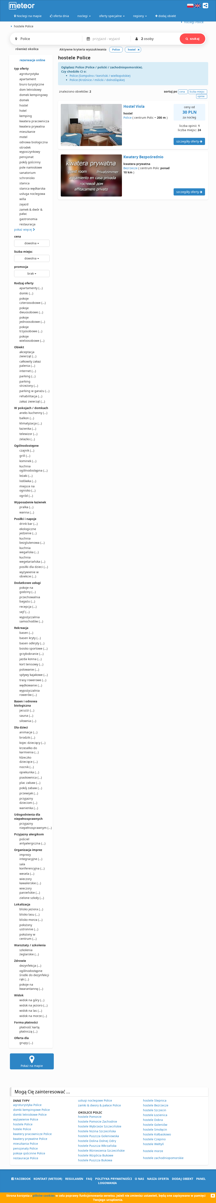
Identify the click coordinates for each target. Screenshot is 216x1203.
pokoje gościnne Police (29, 1153)
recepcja (27, 607)
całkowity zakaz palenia (30, 363)
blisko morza (30, 920)
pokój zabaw (30, 788)
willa (22, 199)
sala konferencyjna (32, 866)
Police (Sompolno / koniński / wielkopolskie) (100, 76)
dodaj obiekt (182, 1179)
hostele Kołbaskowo (157, 1134)
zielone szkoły (31, 898)
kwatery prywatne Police (30, 1139)
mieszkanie (27, 132)
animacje (28, 732)
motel (23, 137)
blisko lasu (29, 914)
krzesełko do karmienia (29, 750)
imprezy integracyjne (30, 857)
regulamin (74, 1179)
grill (24, 456)
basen (26, 633)
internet (27, 371)
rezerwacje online (32, 60)
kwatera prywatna (32, 126)
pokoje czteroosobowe (32, 300)
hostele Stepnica (154, 1100)
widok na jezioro (33, 1005)
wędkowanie (30, 685)
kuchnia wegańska (29, 550)
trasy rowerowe (32, 680)
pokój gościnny (29, 162)
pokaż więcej (23, 229)
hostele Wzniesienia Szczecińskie (101, 1150)
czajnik (26, 450)
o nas (139, 1179)
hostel (23, 105)
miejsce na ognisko (27, 488)
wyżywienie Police (25, 1119)
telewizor (28, 434)
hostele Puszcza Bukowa (95, 1160)
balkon (26, 418)
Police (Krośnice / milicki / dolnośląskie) (97, 80)
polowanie (29, 669)
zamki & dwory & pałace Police (99, 1105)
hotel (23, 111)
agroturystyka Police (27, 1105)
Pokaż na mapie (32, 1066)
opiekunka (29, 772)
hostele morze (153, 1151)
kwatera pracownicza (34, 121)
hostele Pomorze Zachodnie (97, 1121)
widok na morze (33, 1016)
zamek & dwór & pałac (30, 211)
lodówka (27, 481)
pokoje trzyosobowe (30, 329)
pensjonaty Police (25, 1148)
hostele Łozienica (155, 1115)
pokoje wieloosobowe (31, 338)
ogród (26, 496)
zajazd (23, 204)
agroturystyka (29, 74)
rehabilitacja (30, 396)
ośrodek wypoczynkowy (29, 149)
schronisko (27, 178)
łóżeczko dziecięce (28, 759)
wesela (26, 874)
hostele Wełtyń (153, 1144)
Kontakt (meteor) (48, 1179)
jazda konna (30, 659)
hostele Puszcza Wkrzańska (97, 1146)
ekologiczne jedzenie (27, 531)
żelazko (27, 439)
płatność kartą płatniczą (29, 1029)
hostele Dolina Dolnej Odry (97, 1141)
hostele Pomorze (89, 1117)
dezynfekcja (30, 966)
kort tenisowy (31, 664)
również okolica (26, 49)
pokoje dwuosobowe (31, 310)
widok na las (30, 1011)
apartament (27, 79)
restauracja (27, 224)
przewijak (28, 793)
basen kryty (30, 638)
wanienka (28, 808)
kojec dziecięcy (32, 743)
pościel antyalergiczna (32, 841)
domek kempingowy (33, 95)
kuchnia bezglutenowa (32, 540)
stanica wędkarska (32, 188)
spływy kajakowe (33, 675)
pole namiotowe (30, 167)
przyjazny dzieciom (28, 800)
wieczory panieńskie (29, 890)
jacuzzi (26, 710)
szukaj (194, 39)
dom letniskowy (30, 90)
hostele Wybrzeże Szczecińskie (99, 1126)
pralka (26, 507)
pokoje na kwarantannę (31, 986)
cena (17, 236)
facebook (22, 1179)
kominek (27, 461)
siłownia (27, 721)
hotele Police (22, 1129)
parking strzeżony (28, 383)
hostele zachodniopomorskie (163, 1158)
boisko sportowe (33, 648)
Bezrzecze (130, 168)
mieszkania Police (25, 1144)
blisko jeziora (31, 909)
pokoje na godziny (27, 590)
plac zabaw (29, 783)
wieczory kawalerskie (30, 881)
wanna (26, 512)
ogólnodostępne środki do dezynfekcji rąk (34, 975)
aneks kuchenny (33, 413)
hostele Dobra (153, 1120)
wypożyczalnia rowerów (29, 693)
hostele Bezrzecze (155, 1105)
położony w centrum (27, 936)
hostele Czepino (154, 1139)
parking (27, 376)
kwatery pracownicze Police (32, 1134)
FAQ (89, 1179)
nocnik (26, 767)
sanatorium (27, 173)
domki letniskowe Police (30, 1115)
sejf (24, 612)
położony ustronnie (28, 927)
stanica (24, 183)
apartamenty (31, 288)
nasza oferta (158, 1179)
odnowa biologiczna (33, 142)
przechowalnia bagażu (29, 599)
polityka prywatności (113, 1179)
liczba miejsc (23, 252)
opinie (201, 96)
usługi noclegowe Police (95, 1100)
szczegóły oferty (188, 141)
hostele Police (22, 1124)
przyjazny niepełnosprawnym (34, 825)
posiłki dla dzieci (33, 567)
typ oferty (21, 68)
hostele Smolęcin (155, 1129)
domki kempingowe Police (31, 1110)
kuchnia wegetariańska (32, 559)
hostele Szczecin (154, 1110)
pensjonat (26, 157)
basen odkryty (31, 643)
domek (24, 100)
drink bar (28, 524)
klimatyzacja (30, 423)
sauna (26, 716)
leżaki (25, 476)
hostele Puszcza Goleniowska (98, 1136)
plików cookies (44, 1196)
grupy (26, 1043)
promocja (21, 267)
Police (127, 118)
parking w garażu (34, 391)
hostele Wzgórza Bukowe (95, 1155)
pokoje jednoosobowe (32, 319)
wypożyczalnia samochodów (31, 619)
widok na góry (31, 1000)
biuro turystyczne (31, 84)
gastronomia (28, 219)
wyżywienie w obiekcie (29, 574)
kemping (25, 116)
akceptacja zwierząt (27, 354)
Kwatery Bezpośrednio (143, 156)
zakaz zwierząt (32, 401)
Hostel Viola (133, 106)
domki (26, 293)
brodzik (27, 737)
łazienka (27, 429)
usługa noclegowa (32, 194)
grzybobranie (31, 654)
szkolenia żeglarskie (29, 952)
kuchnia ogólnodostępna (33, 468)
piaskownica (30, 777)
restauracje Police (25, 1158)
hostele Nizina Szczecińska (97, 1131)
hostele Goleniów (155, 1125)
